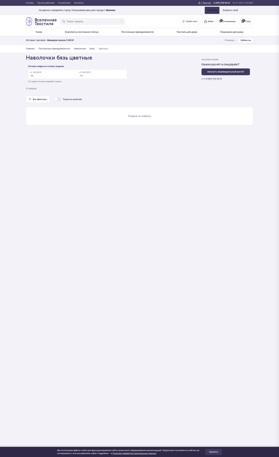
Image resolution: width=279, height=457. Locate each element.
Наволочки (80, 48)
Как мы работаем (46, 3)
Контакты (79, 3)
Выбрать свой (230, 10)
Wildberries (246, 40)
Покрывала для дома (231, 32)
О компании (64, 3)
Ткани (39, 32)
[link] (204, 3)
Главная (30, 48)
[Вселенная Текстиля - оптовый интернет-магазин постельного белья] (41, 21)
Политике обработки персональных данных (134, 453)
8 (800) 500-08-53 (214, 78)
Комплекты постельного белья (81, 32)
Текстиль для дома (186, 32)
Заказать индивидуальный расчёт (225, 71)
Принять (213, 452)
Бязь (92, 48)
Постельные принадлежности (137, 32)
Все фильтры (40, 99)
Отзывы (30, 3)
